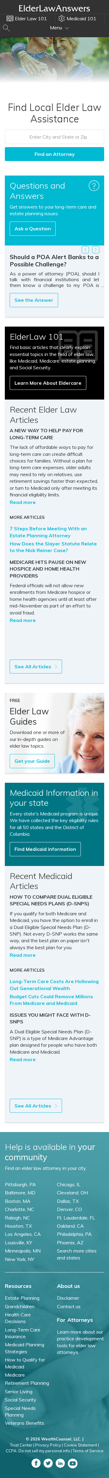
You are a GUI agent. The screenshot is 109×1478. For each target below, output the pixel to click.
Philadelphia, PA (74, 1234)
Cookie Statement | (81, 1445)
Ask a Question (33, 228)
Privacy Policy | (49, 1445)
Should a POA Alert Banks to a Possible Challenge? (54, 260)
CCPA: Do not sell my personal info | (39, 1450)
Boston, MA (18, 1201)
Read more (23, 502)
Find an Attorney (55, 154)
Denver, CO (69, 1209)
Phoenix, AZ (70, 1242)
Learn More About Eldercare (48, 383)
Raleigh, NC (17, 1218)
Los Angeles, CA (23, 1234)
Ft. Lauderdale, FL (76, 1218)
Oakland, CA (70, 1226)
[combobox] (54, 137)
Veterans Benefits (24, 1423)
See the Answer (34, 300)
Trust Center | (22, 1445)
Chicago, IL (69, 1184)
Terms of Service (88, 1450)
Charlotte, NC (19, 1209)
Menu (56, 28)
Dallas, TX (68, 1201)
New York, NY (19, 1259)
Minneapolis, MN (23, 1251)
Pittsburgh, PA (20, 1184)
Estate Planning (22, 1298)
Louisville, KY (18, 1242)
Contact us (69, 1306)
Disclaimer (68, 1298)
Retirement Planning (27, 1383)
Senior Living (18, 1391)
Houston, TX (18, 1226)
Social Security (20, 1400)
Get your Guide (32, 761)
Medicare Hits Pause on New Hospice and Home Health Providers (48, 569)
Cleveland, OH (72, 1193)
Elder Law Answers (54, 8)
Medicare (15, 1375)
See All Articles (33, 666)
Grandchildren (20, 1306)
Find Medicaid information (45, 849)
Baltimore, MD (20, 1193)
